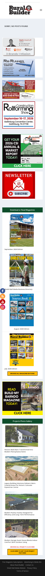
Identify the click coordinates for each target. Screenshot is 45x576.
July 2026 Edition (10, 369)
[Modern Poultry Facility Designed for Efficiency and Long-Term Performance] (21, 501)
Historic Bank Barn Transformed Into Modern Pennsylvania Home (18, 451)
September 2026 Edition (13, 249)
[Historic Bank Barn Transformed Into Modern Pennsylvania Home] (21, 436)
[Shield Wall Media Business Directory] (22, 270)
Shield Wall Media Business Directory (18, 289)
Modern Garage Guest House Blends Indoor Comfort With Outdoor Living (20, 541)
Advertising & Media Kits (33, 562)
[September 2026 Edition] (22, 230)
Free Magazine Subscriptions (12, 562)
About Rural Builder (17, 565)
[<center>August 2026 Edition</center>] (22, 310)
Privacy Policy (32, 568)
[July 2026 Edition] (22, 350)
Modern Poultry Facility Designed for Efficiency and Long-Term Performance (19, 514)
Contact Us (29, 565)
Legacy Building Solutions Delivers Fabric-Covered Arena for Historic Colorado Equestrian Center (20, 485)
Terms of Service (22, 571)
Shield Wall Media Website (16, 568)
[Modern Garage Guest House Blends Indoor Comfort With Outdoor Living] (21, 528)
